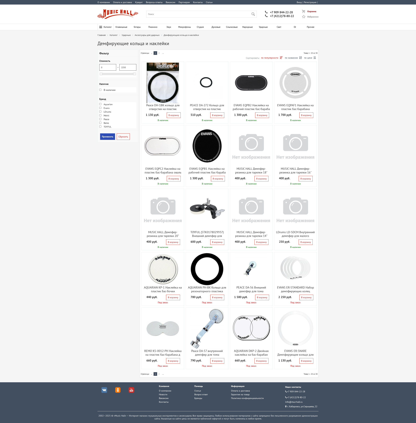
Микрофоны (184, 26)
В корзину (174, 115)
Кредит (139, 2)
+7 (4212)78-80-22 (279, 16)
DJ (295, 26)
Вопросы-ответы (154, 2)
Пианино (152, 26)
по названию (293, 57)
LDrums (107, 111)
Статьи (209, 2)
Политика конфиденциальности (247, 398)
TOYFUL (107, 126)
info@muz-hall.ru (294, 401)
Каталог (108, 26)
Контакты (198, 2)
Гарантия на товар (240, 394)
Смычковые (232, 26)
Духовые (216, 26)
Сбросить (123, 136)
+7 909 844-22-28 (279, 12)
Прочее (310, 26)
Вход (299, 2)
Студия (200, 26)
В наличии (109, 90)
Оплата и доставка (122, 2)
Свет (279, 26)
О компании (104, 2)
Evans (106, 108)
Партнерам (184, 2)
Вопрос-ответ (201, 394)
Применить (107, 136)
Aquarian (108, 104)
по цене (310, 57)
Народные (247, 26)
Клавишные (121, 26)
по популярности (271, 57)
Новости (163, 394)
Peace (106, 119)
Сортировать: (253, 57)
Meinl (106, 115)
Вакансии (170, 2)
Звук (168, 26)
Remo (106, 123)
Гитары (137, 26)
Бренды (198, 398)
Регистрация (310, 2)
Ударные (263, 26)
